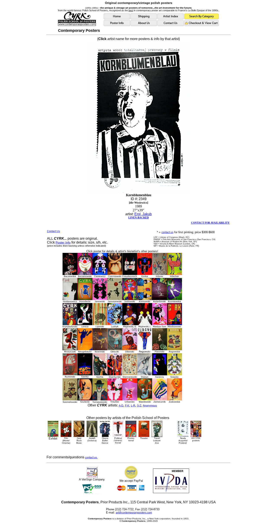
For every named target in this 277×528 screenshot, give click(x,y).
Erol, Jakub (143, 214)
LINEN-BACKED (138, 217)
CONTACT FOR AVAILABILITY (210, 222)
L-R (133, 405)
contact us (167, 232)
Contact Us (53, 231)
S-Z (139, 405)
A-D (121, 405)
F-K (127, 405)
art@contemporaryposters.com (134, 512)
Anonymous (150, 405)
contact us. (91, 457)
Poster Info (63, 242)
